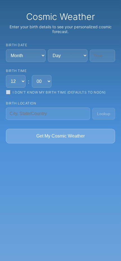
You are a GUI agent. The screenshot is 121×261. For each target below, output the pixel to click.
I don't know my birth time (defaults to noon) (59, 92)
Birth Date (16, 45)
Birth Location (21, 103)
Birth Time (16, 71)
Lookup (103, 113)
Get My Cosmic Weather (60, 136)
